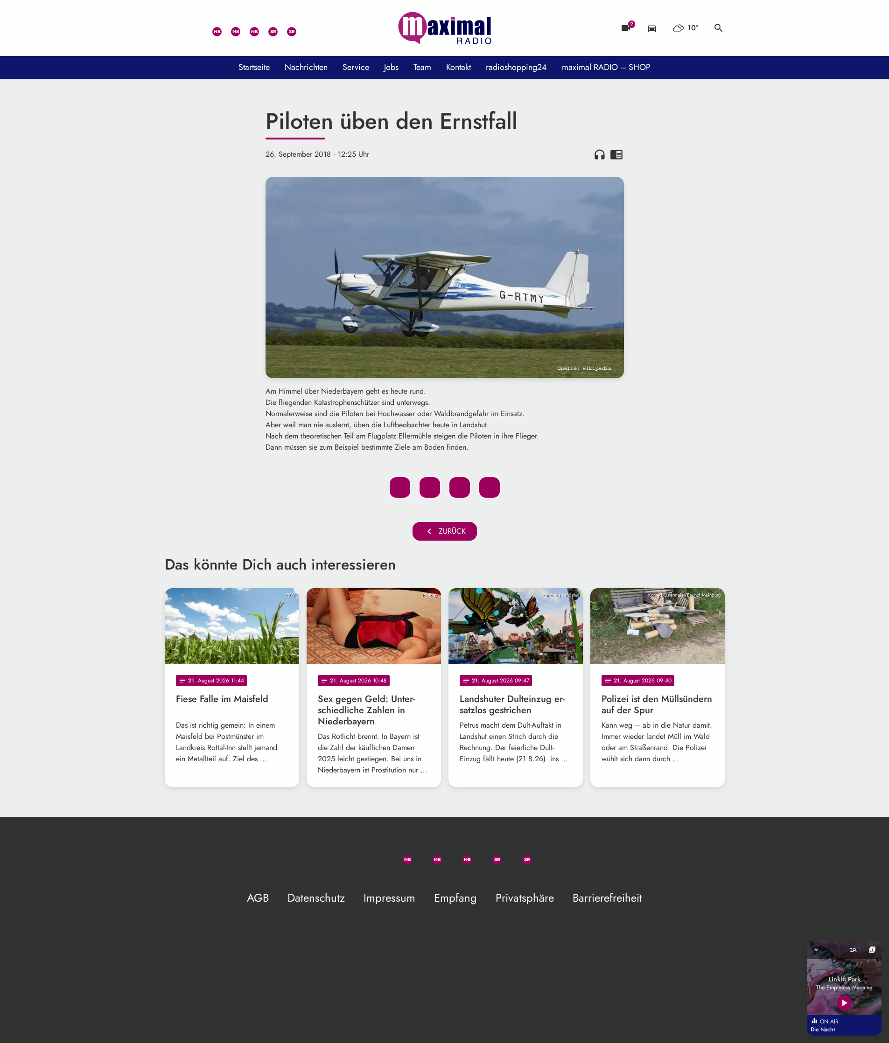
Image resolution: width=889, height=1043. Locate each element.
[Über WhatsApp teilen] (459, 487)
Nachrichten (306, 67)
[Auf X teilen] (430, 487)
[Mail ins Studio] (174, 28)
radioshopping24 (516, 67)
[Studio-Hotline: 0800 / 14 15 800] (192, 28)
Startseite (254, 67)
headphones (599, 154)
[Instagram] (248, 28)
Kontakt (458, 67)
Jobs (391, 67)
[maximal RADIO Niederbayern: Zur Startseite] (444, 28)
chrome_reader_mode (616, 154)
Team (422, 67)
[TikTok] (304, 28)
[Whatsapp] (211, 28)
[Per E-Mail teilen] (489, 487)
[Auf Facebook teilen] (400, 487)
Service (356, 67)
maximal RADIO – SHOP (606, 67)
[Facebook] (230, 28)
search (718, 28)
